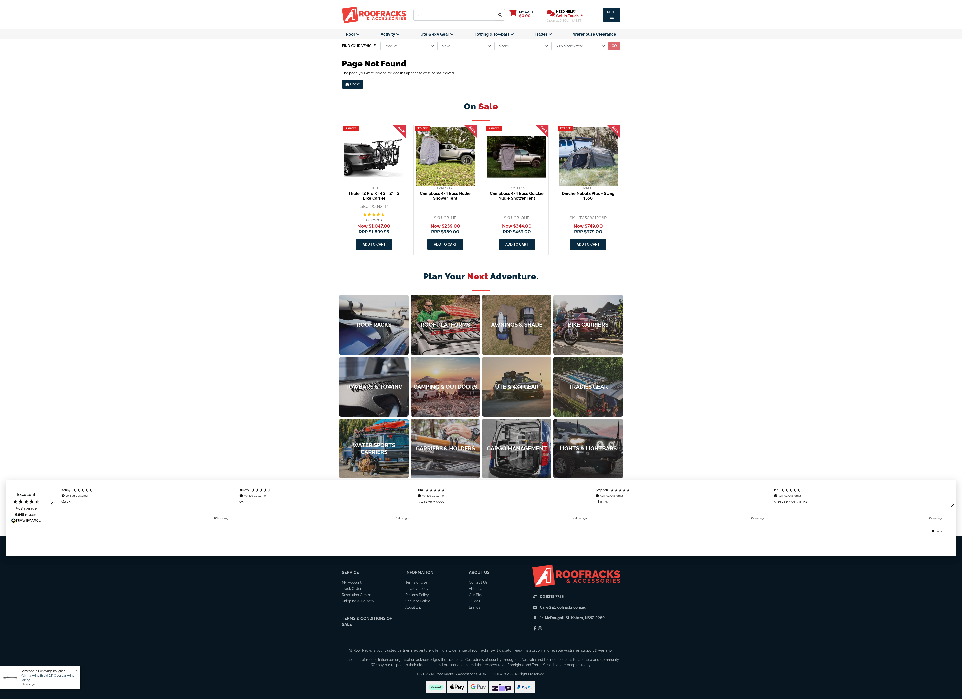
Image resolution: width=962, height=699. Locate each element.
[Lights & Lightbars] (588, 448)
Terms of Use (416, 582)
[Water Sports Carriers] (374, 448)
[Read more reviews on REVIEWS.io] (26, 521)
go (614, 46)
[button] (373, 217)
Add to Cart (374, 244)
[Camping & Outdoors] (445, 387)
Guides (474, 601)
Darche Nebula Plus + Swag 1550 (588, 196)
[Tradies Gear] (588, 387)
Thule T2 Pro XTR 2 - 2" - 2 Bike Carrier (374, 196)
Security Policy (417, 601)
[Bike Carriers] (588, 325)
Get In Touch (568, 16)
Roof (351, 34)
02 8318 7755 (552, 596)
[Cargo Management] (516, 448)
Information (419, 572)
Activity (388, 34)
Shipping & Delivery (358, 601)
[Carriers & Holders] (445, 448)
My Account (352, 582)
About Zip (413, 607)
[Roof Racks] (374, 325)
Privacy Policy (416, 589)
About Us (479, 572)
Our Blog (476, 595)
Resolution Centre (356, 595)
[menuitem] (353, 34)
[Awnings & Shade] (516, 325)
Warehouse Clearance (594, 34)
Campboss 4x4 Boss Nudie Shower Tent (445, 196)
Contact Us (478, 582)
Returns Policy (417, 595)
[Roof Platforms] (445, 325)
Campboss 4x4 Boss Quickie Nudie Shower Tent (517, 196)
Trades (542, 34)
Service (350, 572)
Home (354, 84)
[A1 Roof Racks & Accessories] (374, 15)
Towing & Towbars (492, 34)
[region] (502, 504)
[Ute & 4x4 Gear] (516, 387)
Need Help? (566, 11)
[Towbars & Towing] (374, 387)
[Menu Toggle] (611, 15)
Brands (474, 607)
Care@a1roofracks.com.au (563, 607)
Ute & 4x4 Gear (435, 34)
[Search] (500, 15)
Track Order (352, 589)
